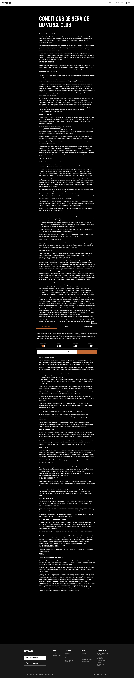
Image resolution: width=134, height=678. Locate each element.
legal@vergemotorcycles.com (52, 416)
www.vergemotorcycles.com (52, 128)
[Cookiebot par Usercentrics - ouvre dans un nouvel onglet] (92, 323)
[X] (105, 674)
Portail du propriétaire (86, 659)
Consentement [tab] (46, 326)
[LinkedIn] (101, 674)
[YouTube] (109, 674)
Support (83, 651)
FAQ (82, 657)
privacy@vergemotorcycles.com (53, 111)
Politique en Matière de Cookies (102, 661)
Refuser (47, 351)
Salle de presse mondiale (69, 660)
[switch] (59, 346)
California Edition (57, 655)
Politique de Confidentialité (100, 657)
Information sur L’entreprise (85, 654)
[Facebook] (98, 674)
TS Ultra (55, 653)
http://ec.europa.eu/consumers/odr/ (76, 543)
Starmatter (67, 658)
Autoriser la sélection (67, 351)
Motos (54, 651)
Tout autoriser (87, 351)
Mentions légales (101, 651)
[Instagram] (94, 674)
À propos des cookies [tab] (88, 326)
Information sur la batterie (101, 665)
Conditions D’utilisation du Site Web (102, 654)
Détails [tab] (67, 326)
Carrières (67, 655)
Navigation (68, 651)
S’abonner (67, 653)
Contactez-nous (85, 661)
